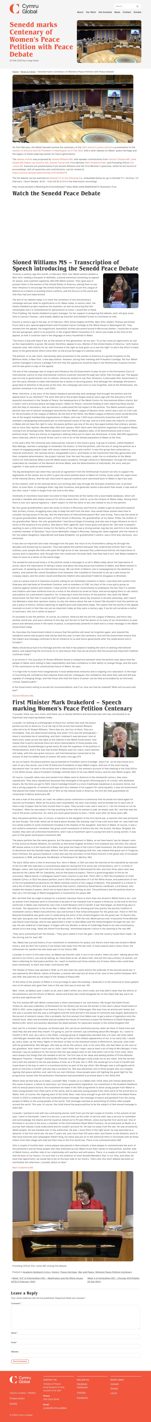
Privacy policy (17, 1398)
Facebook (82, 1383)
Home (16, 71)
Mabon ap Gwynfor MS (36, 162)
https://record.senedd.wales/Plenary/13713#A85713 (40, 172)
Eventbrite (82, 1397)
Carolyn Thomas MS (119, 159)
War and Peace (86, 1272)
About (80, 12)
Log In (114, 1392)
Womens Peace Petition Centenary (113, 1272)
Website (14, 1351)
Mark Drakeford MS (95, 162)
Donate (137, 12)
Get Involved (105, 12)
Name (14, 1332)
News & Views (28, 71)
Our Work (91, 12)
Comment (16, 1303)
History (55, 1272)
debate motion (24, 159)
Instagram (82, 1387)
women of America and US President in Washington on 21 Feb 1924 (48, 150)
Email (14, 1342)
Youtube (81, 1392)
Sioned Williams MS (62, 159)
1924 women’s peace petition (97, 147)
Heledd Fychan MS (59, 162)
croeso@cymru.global (54, 1407)
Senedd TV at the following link (66, 178)
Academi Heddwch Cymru (37, 1272)
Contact (127, 12)
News (117, 12)
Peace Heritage (69, 1272)
